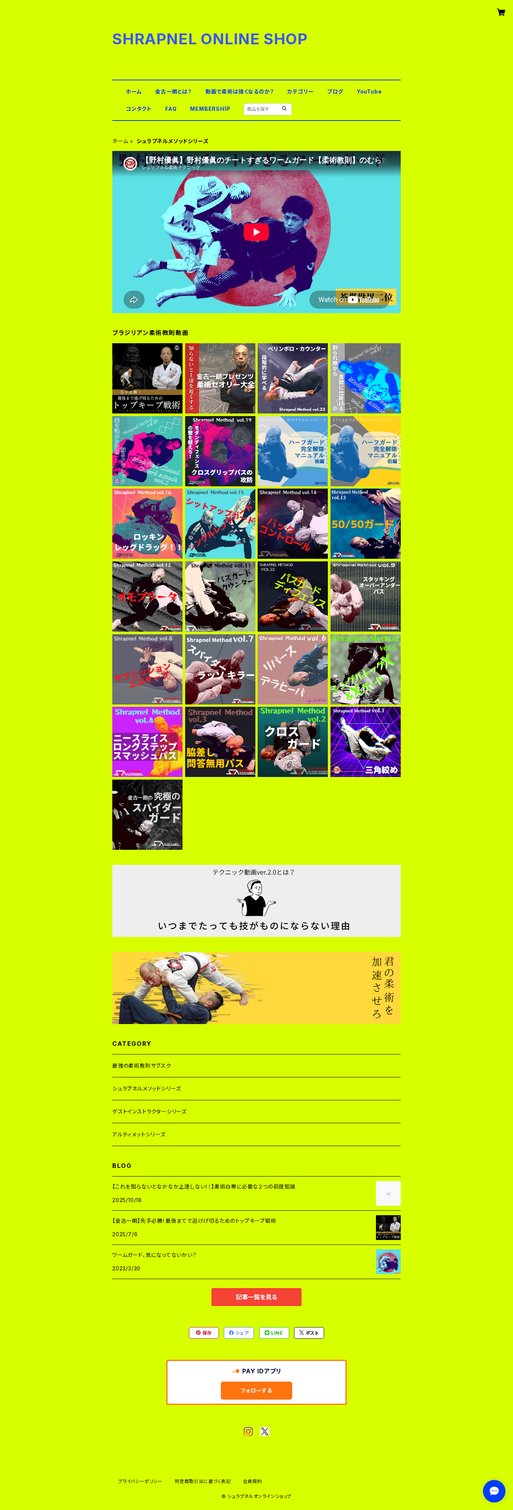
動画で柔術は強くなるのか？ (239, 91)
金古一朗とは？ (173, 91)
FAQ (171, 109)
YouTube (369, 91)
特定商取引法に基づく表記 (203, 1481)
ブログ (335, 91)
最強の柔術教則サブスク (141, 1065)
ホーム (134, 91)
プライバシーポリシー (140, 1481)
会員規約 (252, 1481)
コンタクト (139, 109)
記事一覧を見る (256, 1297)
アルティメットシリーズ (139, 1134)
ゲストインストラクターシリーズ (149, 1111)
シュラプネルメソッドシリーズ (146, 1088)
